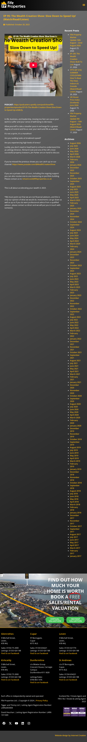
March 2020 (75, 417)
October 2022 (76, 309)
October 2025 (76, 178)
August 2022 (75, 317)
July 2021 (74, 363)
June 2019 (74, 453)
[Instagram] (29, 723)
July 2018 (74, 493)
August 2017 (75, 534)
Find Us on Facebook (10, 653)
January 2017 (75, 556)
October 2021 (76, 352)
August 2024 (75, 230)
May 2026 (74, 151)
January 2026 (75, 165)
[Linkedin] (22, 723)
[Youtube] (16, 723)
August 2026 (75, 143)
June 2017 (74, 540)
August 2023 (75, 273)
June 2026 (74, 148)
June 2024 (74, 235)
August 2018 (75, 491)
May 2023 (74, 281)
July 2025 (74, 189)
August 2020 (75, 404)
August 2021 (75, 360)
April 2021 (74, 371)
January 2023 (75, 295)
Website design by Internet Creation (70, 735)
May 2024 (74, 238)
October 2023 (76, 265)
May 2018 (74, 499)
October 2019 (76, 439)
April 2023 (74, 284)
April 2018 (74, 502)
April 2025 (74, 197)
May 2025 (74, 195)
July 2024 (74, 233)
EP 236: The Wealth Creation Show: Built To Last (76, 59)
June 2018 (74, 496)
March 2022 (75, 330)
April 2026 (74, 154)
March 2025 (75, 200)
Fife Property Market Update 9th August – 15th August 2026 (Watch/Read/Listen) (76, 121)
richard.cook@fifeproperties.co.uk (37, 179)
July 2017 (74, 537)
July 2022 (74, 320)
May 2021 (74, 368)
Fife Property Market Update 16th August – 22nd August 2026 (76, 40)
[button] (84, 5)
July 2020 (74, 406)
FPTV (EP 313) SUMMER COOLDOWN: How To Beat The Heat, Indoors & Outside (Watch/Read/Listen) (76, 81)
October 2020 (76, 396)
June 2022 (74, 322)
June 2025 (74, 192)
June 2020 (74, 409)
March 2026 (75, 157)
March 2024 (75, 243)
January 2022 (75, 339)
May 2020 (74, 412)
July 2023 (74, 276)
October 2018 (76, 483)
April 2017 (74, 545)
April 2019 (74, 458)
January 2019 (75, 469)
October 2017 (76, 526)
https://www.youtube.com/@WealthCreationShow (33, 164)
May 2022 (74, 325)
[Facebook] (4, 723)
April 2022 (74, 328)
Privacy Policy (42, 700)
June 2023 (74, 279)
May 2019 (74, 455)
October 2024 (76, 222)
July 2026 (74, 146)
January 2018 (75, 512)
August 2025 (75, 186)
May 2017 (74, 542)
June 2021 (74, 366)
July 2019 (74, 450)
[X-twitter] (10, 723)
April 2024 (74, 241)
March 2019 (75, 461)
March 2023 (75, 287)
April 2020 (74, 415)
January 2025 (75, 208)
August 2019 (75, 447)
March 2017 (75, 548)
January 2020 (75, 425)
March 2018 (75, 504)
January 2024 (75, 252)
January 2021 (75, 382)
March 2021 (75, 374)
